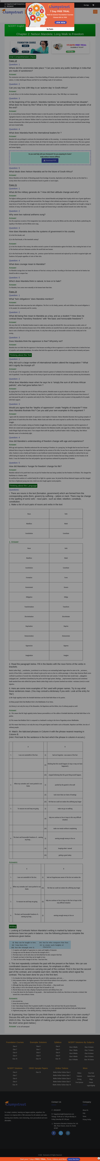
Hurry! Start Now (73, 1159)
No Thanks (50, 29)
